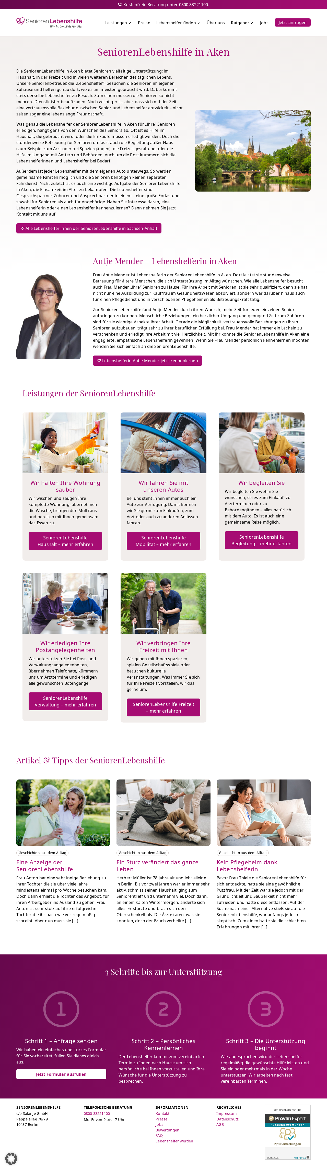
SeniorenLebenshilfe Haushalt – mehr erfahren (65, 541)
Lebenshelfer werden (174, 1141)
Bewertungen (167, 1130)
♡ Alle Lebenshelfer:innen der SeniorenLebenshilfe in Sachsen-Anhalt (88, 228)
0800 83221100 (97, 1113)
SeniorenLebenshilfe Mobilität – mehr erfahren (164, 541)
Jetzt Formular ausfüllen (61, 1074)
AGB (220, 1124)
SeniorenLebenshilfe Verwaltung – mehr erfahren (65, 701)
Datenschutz (227, 1119)
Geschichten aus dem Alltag (42, 852)
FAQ (159, 1135)
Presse (161, 1119)
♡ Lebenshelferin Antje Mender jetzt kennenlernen (147, 360)
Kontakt (162, 1113)
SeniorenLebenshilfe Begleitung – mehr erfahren (261, 540)
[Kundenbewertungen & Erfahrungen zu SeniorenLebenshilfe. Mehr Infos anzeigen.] (288, 1132)
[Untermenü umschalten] (130, 23)
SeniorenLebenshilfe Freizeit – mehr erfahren (163, 707)
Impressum (226, 1113)
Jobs (159, 1124)
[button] (11, 1159)
